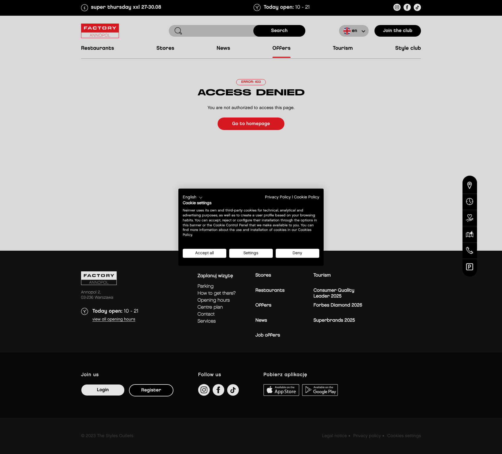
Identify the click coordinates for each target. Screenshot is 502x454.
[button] (193, 197)
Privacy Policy (278, 197)
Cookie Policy (306, 197)
